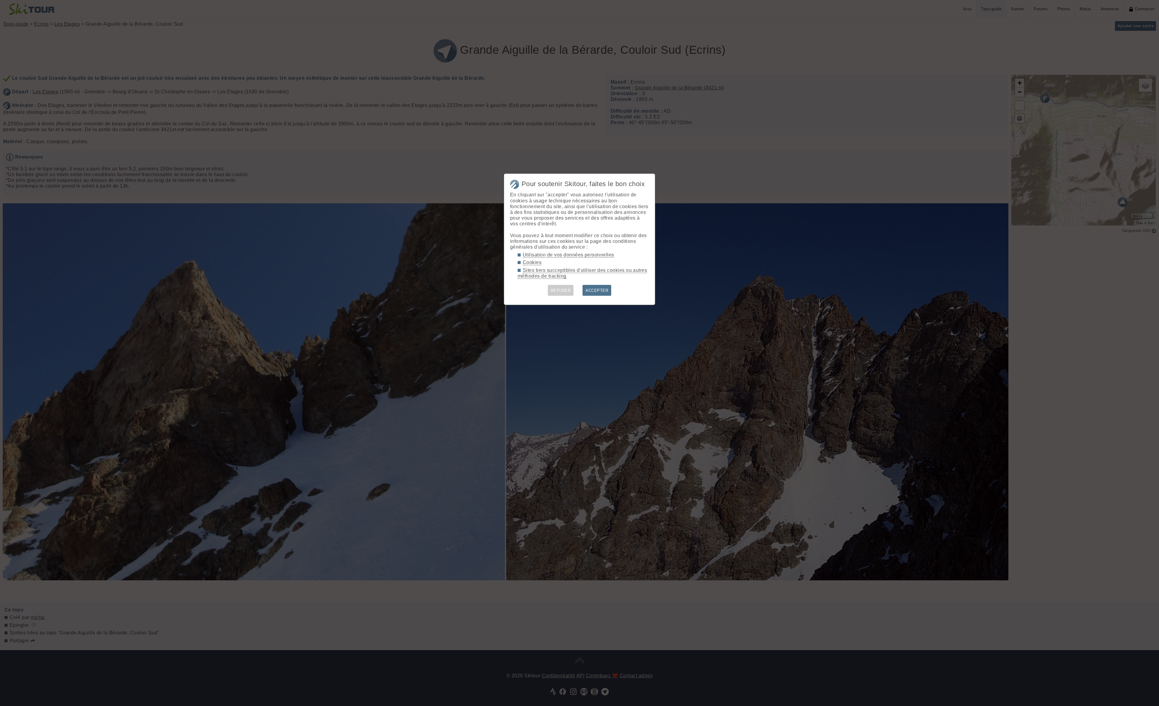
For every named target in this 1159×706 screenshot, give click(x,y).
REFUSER (560, 290)
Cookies (532, 262)
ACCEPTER (597, 290)
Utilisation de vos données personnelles (568, 254)
